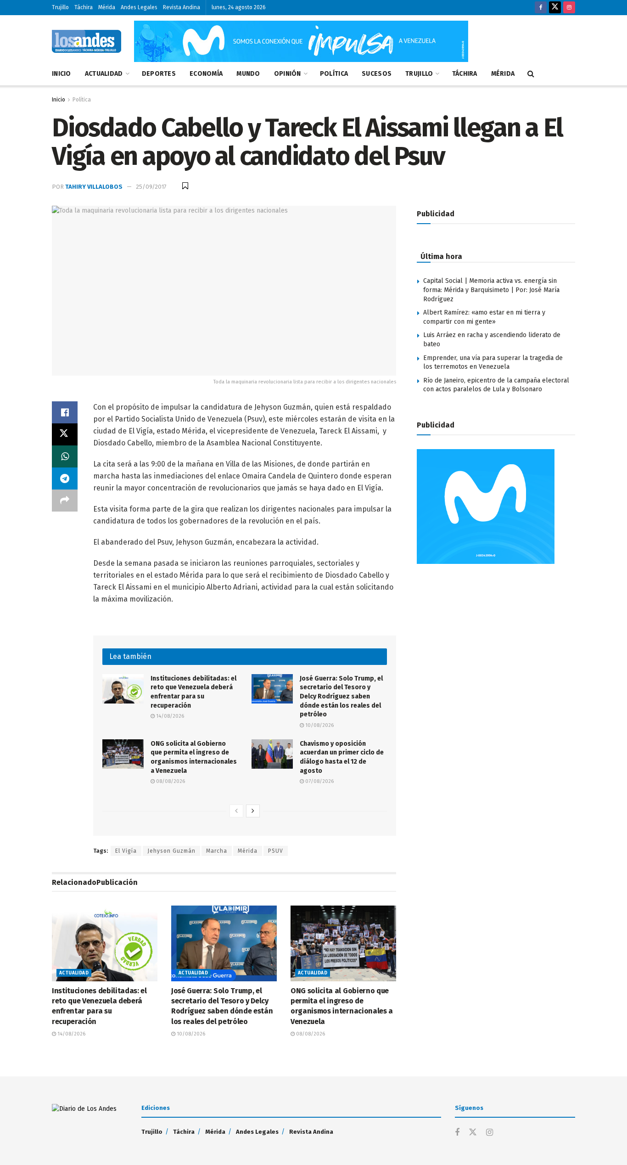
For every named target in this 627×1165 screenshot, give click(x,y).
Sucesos (377, 74)
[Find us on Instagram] (569, 7)
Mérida (106, 7)
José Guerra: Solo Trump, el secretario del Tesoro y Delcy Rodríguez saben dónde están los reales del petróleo (341, 696)
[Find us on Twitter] (555, 7)
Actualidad (104, 74)
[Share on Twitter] (65, 434)
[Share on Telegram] (65, 478)
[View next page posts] (253, 811)
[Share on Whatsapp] (65, 456)
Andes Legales (139, 7)
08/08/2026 (170, 781)
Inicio (61, 74)
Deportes (159, 74)
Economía (206, 74)
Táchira (83, 7)
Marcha (216, 851)
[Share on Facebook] (65, 412)
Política (334, 74)
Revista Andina (181, 7)
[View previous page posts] (236, 811)
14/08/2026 (169, 716)
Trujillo (60, 7)
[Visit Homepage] (86, 41)
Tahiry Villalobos (94, 186)
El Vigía (126, 851)
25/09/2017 (151, 186)
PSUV (275, 851)
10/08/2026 (319, 725)
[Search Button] (530, 73)
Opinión (287, 74)
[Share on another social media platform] (65, 501)
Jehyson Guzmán (171, 851)
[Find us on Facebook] (541, 7)
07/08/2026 (319, 781)
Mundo (248, 74)
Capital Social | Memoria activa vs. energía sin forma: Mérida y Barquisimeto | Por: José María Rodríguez (491, 290)
